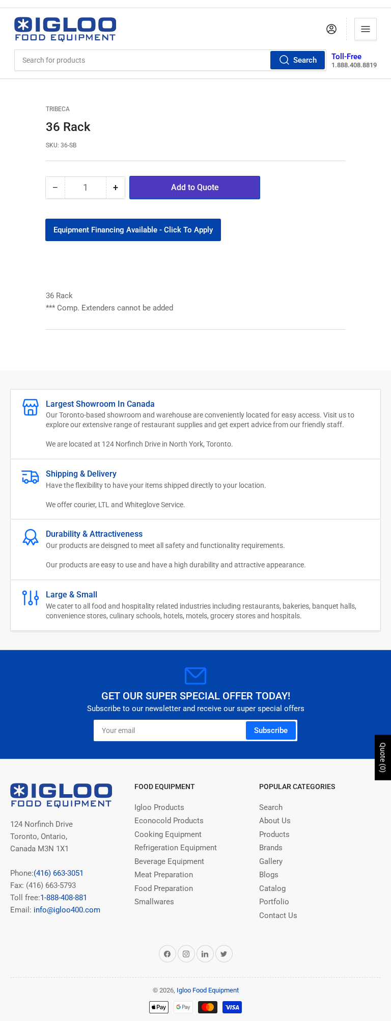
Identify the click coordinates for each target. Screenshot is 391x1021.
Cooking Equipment (168, 834)
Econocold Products (169, 820)
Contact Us (278, 915)
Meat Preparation (163, 874)
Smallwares (154, 901)
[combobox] (170, 60)
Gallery (271, 861)
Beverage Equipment (169, 861)
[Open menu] (365, 29)
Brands (271, 847)
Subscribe (271, 730)
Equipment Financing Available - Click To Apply (133, 229)
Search (305, 60)
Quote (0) (383, 758)
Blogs (268, 874)
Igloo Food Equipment (208, 990)
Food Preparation (163, 888)
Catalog (272, 888)
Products (274, 834)
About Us (275, 820)
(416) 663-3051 (58, 873)
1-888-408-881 (63, 897)
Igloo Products (159, 807)
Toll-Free (346, 56)
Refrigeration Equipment (175, 847)
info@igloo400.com (66, 909)
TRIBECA (58, 109)
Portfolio (274, 901)
